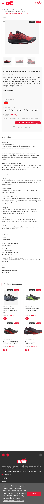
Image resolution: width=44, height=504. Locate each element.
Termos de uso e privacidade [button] (13, 501)
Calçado (20, 9)
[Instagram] (7, 455)
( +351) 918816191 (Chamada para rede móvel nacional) (22, 471)
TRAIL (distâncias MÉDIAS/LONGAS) (14, 11)
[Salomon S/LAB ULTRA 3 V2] (27, 350)
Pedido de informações (23, 127)
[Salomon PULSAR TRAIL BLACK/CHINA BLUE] (5, 318)
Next (40, 62)
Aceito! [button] (33, 493)
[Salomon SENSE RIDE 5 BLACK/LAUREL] (27, 318)
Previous (40, 60)
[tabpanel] (22, 37)
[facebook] (3, 455)
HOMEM (12, 9)
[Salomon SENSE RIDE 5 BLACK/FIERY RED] (5, 350)
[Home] (10, 3)
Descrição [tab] (6, 137)
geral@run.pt (8, 474)
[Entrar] (41, 3)
